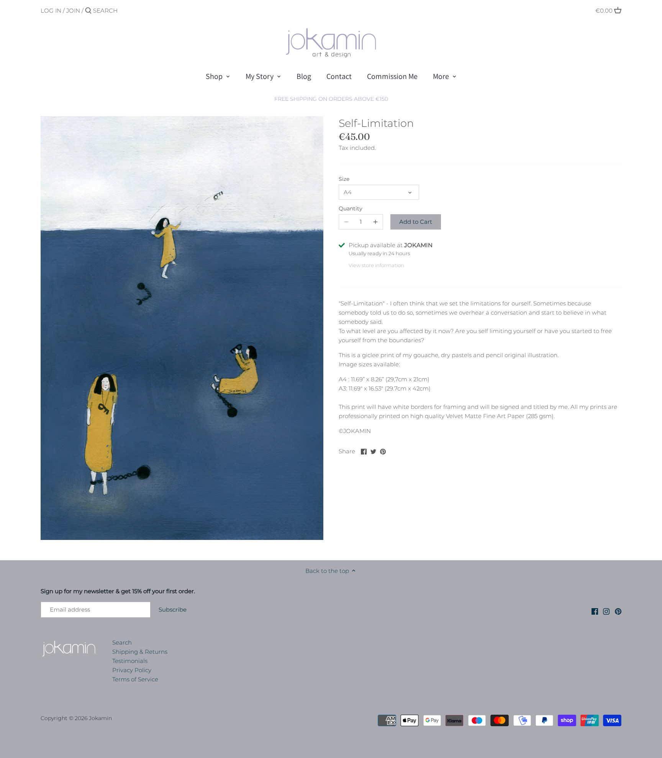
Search (122, 642)
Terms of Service (135, 679)
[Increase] (375, 222)
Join (73, 10)
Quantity (350, 208)
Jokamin (100, 718)
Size (344, 179)
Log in (51, 10)
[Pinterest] (618, 611)
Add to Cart (415, 221)
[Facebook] (595, 611)
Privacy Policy (131, 670)
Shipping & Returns (139, 651)
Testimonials (129, 660)
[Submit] (88, 10)
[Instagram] (606, 611)
